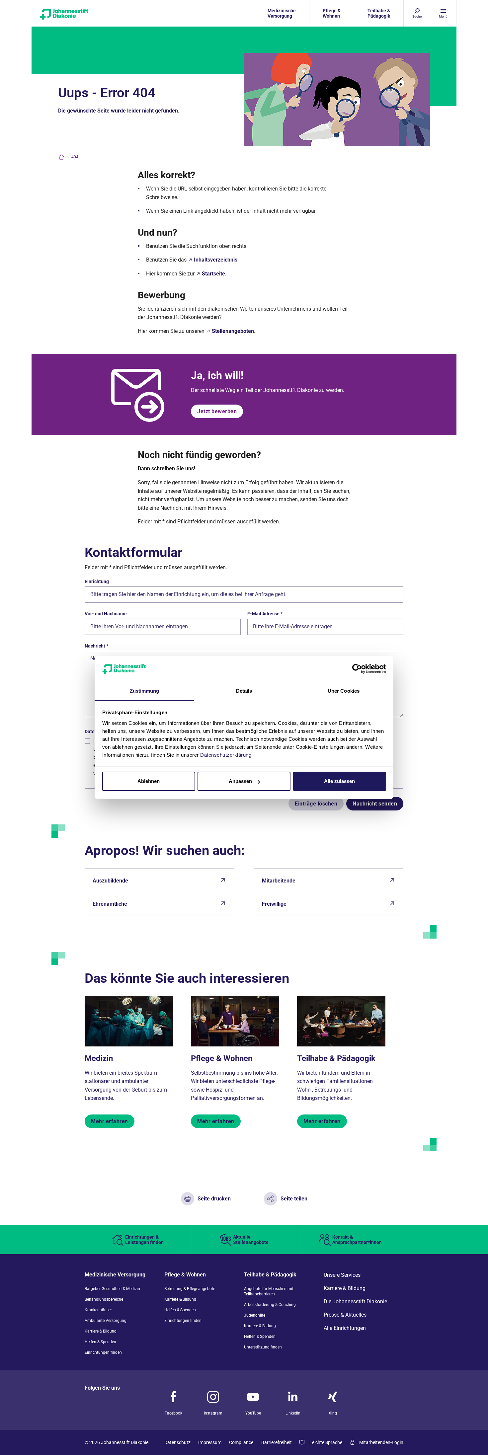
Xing (333, 1413)
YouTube (253, 1413)
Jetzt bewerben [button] (217, 411)
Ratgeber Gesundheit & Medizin (112, 1288)
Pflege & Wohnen (221, 1058)
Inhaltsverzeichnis (215, 260)
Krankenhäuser (98, 1310)
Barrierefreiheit (276, 1442)
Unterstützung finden (263, 1347)
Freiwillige (274, 904)
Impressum (209, 1442)
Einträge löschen (316, 804)
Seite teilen (294, 1198)
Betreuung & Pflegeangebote (189, 1288)
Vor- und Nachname (106, 613)
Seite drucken (214, 1198)
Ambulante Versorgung (105, 1320)
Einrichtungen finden (103, 1352)
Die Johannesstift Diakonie (355, 1302)
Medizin (99, 1058)
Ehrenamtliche (110, 904)
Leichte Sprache (325, 1442)
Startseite (213, 273)
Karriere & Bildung (101, 1331)
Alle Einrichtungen (345, 1328)
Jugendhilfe (254, 1315)
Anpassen (240, 781)
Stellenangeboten (233, 331)
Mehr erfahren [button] (109, 1121)
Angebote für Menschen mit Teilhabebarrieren (268, 1291)
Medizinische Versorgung (115, 1275)
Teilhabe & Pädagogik (336, 1058)
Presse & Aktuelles (345, 1315)
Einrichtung (97, 581)
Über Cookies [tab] (344, 691)
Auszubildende (110, 881)
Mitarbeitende (278, 881)
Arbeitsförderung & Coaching (270, 1304)
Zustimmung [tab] (144, 691)
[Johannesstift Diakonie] (85, 13)
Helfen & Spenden (100, 1342)
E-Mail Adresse (265, 613)
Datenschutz (177, 1442)
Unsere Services (342, 1275)
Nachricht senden (375, 804)
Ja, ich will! (217, 375)
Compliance (241, 1442)
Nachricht (96, 646)
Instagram (213, 1413)
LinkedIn (292, 1413)
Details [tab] (244, 691)
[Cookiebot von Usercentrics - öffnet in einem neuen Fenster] (357, 669)
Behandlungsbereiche (104, 1299)
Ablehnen (148, 781)
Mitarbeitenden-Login (381, 1442)
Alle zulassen (339, 781)
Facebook (173, 1413)
